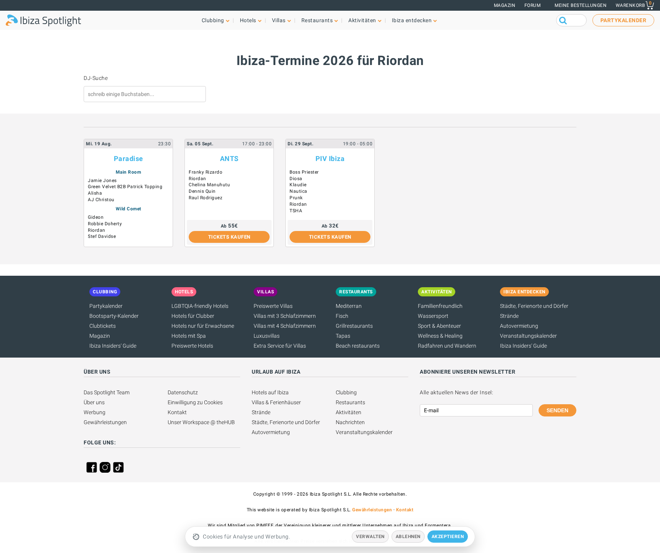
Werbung (94, 412)
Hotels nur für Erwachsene (202, 326)
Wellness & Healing (440, 336)
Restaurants (350, 402)
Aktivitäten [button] (362, 20)
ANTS (229, 159)
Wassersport (433, 316)
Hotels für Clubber (192, 316)
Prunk (296, 197)
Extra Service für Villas (280, 346)
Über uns (94, 402)
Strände (509, 316)
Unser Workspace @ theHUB (201, 422)
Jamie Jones (102, 180)
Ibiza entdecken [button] (412, 20)
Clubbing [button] (213, 20)
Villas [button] (279, 20)
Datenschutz (183, 392)
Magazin (505, 5)
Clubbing (346, 392)
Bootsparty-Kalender (114, 316)
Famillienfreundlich (440, 306)
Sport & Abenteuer (439, 326)
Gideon (96, 217)
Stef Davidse (102, 236)
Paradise (128, 159)
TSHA (296, 210)
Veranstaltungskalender (528, 336)
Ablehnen (408, 536)
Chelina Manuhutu (209, 184)
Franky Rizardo (205, 172)
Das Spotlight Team (106, 392)
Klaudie (298, 184)
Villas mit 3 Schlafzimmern (285, 316)
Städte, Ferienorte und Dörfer (534, 306)
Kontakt (177, 412)
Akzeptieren (448, 536)
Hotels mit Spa (188, 336)
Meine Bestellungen (581, 5)
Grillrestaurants (354, 326)
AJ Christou (101, 199)
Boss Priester (304, 172)
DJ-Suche (96, 78)
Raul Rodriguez (205, 197)
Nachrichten (350, 422)
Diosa (296, 178)
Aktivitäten (348, 412)
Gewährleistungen (105, 422)
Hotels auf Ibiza (270, 392)
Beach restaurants (358, 346)
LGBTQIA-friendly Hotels (199, 306)
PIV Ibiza (330, 159)
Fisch (342, 316)
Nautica (298, 191)
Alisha (95, 193)
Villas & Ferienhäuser (276, 402)
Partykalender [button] (623, 20)
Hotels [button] (248, 20)
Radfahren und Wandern (447, 346)
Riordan (96, 230)
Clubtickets (102, 326)
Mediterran (349, 306)
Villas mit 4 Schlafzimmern (285, 326)
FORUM (532, 5)
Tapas (343, 336)
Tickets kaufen (229, 237)
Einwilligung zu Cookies (195, 402)
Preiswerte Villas (273, 306)
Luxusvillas (267, 336)
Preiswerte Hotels (192, 346)
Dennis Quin (202, 191)
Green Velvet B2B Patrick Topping (125, 186)
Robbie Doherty (105, 223)
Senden (557, 410)
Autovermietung (519, 326)
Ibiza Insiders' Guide (112, 346)
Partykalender (106, 306)
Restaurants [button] (317, 20)
